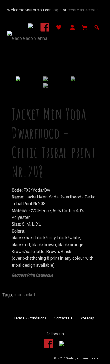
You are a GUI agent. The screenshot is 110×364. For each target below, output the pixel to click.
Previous (20, 81)
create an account (84, 10)
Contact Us (63, 318)
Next (90, 81)
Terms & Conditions (30, 318)
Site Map (87, 318)
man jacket (24, 294)
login (57, 10)
